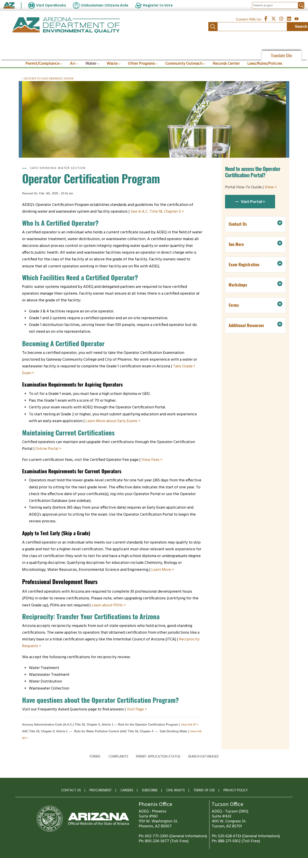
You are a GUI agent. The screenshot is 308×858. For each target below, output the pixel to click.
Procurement (101, 790)
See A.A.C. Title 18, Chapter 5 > (157, 211)
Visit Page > (137, 709)
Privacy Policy (235, 790)
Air (72, 63)
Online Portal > (48, 449)
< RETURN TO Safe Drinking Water (48, 78)
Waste (112, 63)
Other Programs (141, 63)
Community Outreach (183, 63)
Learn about (102, 605)
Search (212, 26)
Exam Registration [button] (244, 264)
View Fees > (152, 460)
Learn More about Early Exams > (112, 421)
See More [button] (236, 244)
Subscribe (150, 790)
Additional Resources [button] (246, 325)
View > (271, 187)
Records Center (226, 63)
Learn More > (163, 570)
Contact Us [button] (238, 224)
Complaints (118, 756)
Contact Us (71, 790)
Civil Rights (175, 790)
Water (90, 63)
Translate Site (281, 55)
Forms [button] (234, 305)
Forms (95, 756)
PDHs (118, 605)
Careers (126, 790)
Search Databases (203, 756)
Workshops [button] (238, 285)
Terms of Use (204, 790)
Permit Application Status (158, 756)
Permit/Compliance (42, 63)
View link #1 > (189, 724)
